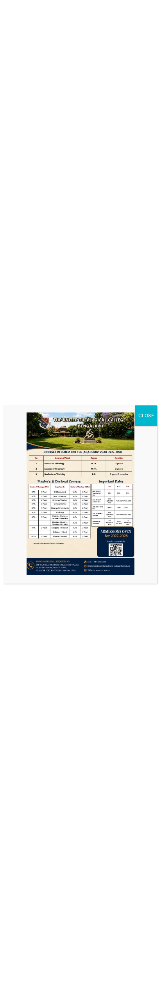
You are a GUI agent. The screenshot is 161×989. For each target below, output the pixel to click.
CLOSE (146, 415)
